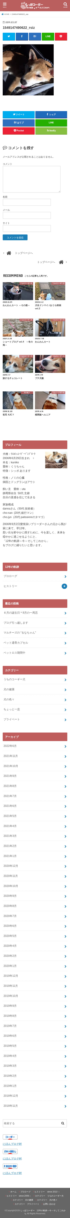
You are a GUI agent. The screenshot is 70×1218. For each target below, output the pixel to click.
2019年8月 (10, 1015)
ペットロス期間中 (14, 652)
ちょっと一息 (12, 709)
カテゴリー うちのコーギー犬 (49, 1196)
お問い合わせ (49, 1204)
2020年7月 (10, 915)
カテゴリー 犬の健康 (23, 1200)
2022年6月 (10, 745)
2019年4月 (10, 1055)
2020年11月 (11, 875)
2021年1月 (10, 855)
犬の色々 (9, 699)
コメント (7, 164)
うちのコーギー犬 (14, 679)
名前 (5, 196)
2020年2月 (10, 955)
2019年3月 (10, 1065)
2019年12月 (11, 975)
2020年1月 (10, 965)
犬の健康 (9, 689)
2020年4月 (10, 945)
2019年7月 (10, 1025)
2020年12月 (11, 865)
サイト (6, 223)
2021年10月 (11, 765)
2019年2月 (10, 1075)
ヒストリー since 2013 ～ (47, 1192)
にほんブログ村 (12, 1143)
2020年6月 (10, 925)
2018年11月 (11, 1105)
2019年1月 (10, 1085)
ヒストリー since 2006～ (19, 1196)
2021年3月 (10, 835)
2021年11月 (11, 755)
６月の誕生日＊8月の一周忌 (21, 612)
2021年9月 (10, 775)
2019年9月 (10, 1005)
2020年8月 (10, 905)
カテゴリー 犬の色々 (47, 1200)
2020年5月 (10, 935)
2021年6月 (10, 805)
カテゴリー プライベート (27, 1204)
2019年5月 (10, 1045)
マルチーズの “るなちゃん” (20, 632)
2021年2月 (10, 845)
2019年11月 (11, 985)
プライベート (12, 719)
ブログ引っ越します (16, 622)
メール (6, 210)
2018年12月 (11, 1095)
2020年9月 (10, 895)
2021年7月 (10, 795)
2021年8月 (10, 785)
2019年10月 (11, 995)
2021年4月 (10, 825)
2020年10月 (11, 885)
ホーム (13, 1192)
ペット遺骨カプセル (16, 642)
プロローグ (10, 575)
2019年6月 (10, 1035)
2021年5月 (10, 815)
